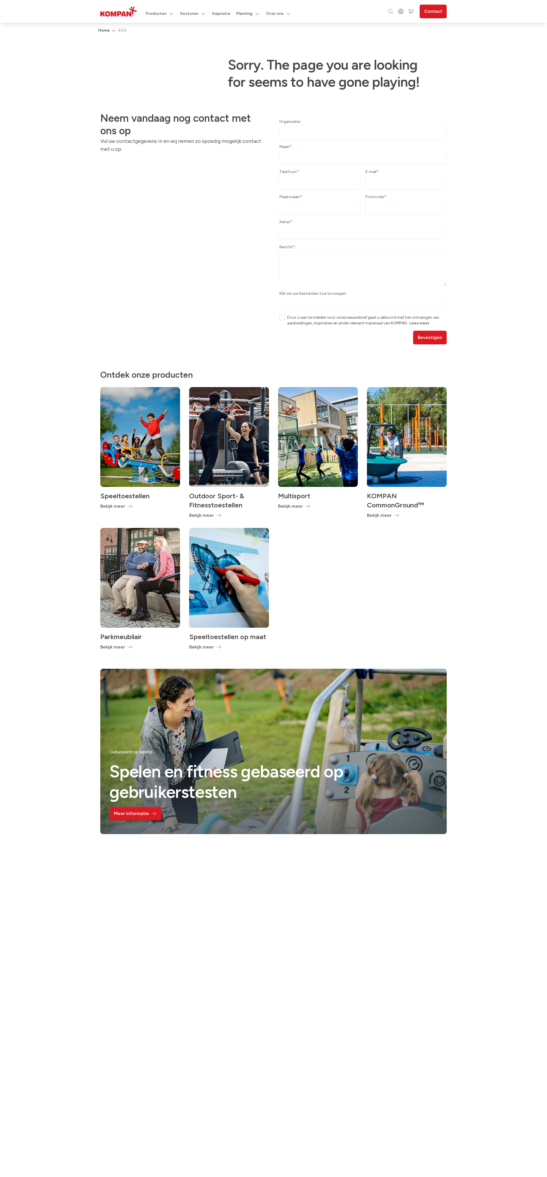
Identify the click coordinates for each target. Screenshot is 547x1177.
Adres (285, 221)
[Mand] (411, 11)
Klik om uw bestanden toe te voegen (312, 293)
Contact (433, 11)
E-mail (372, 171)
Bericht (287, 247)
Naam (285, 146)
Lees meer (419, 323)
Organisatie (289, 121)
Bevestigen (430, 337)
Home (103, 30)
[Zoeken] (390, 11)
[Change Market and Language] (401, 11)
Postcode (375, 196)
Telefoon (289, 171)
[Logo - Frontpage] (118, 12)
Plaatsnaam (290, 196)
